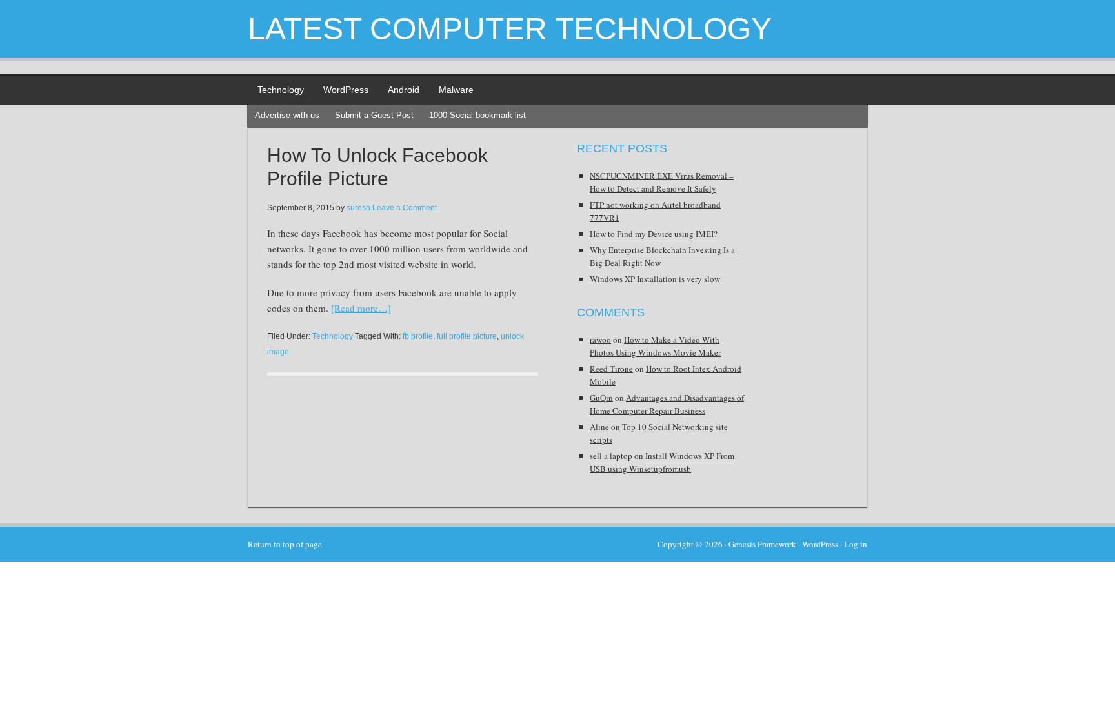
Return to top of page (285, 544)
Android (403, 90)
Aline (599, 426)
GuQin (601, 397)
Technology (280, 90)
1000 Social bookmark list (477, 115)
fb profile (418, 336)
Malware (456, 90)
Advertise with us (287, 115)
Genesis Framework (762, 544)
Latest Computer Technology (510, 29)
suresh (358, 207)
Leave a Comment (404, 207)
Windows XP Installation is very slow (655, 279)
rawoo (600, 339)
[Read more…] (361, 307)
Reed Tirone (611, 368)
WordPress (345, 90)
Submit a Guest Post (374, 115)
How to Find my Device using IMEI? (654, 233)
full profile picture (467, 336)
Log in (855, 544)
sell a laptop (611, 456)
